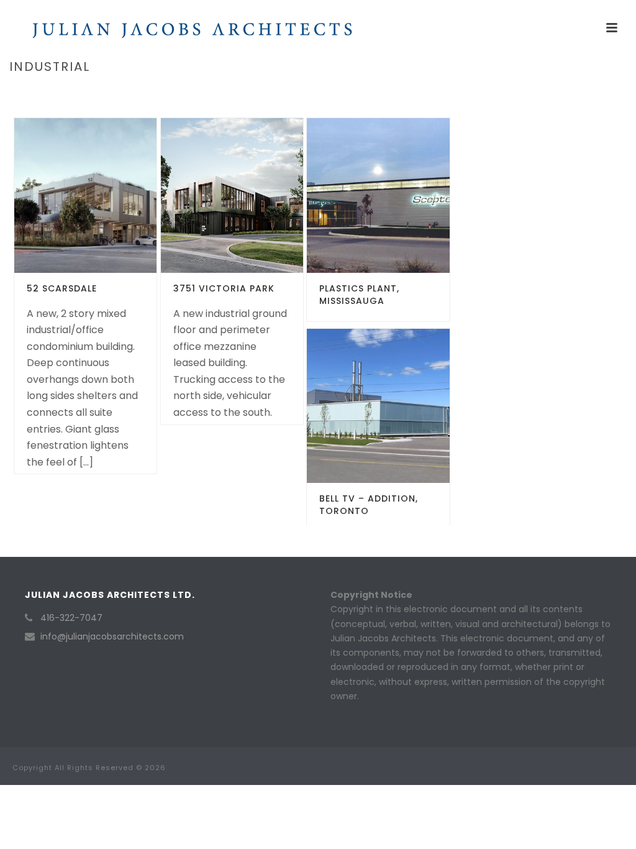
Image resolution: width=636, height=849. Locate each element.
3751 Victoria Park (224, 288)
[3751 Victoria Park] (254, 195)
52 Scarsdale (62, 288)
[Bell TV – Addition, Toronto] (400, 406)
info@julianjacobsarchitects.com (112, 636)
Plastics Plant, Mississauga (359, 294)
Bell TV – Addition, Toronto (368, 504)
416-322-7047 (71, 617)
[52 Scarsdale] (107, 195)
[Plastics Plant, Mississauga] (400, 195)
